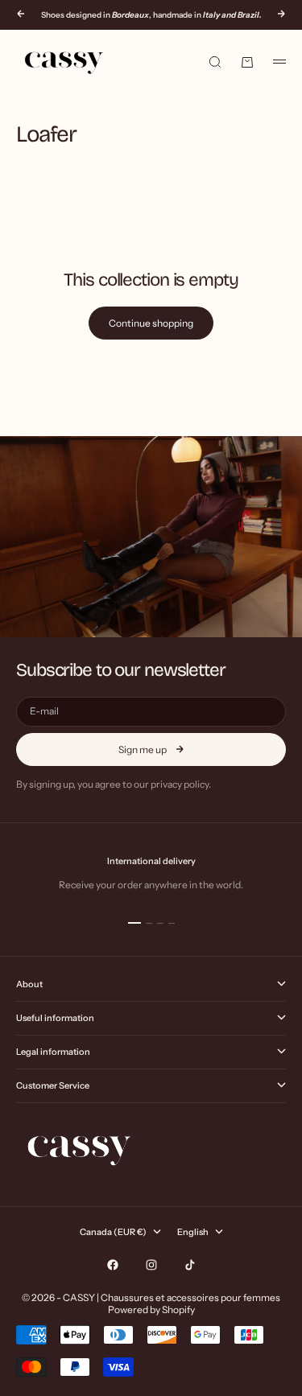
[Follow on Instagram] (151, 1264)
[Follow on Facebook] (112, 1264)
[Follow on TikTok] (190, 1264)
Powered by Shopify (151, 1309)
